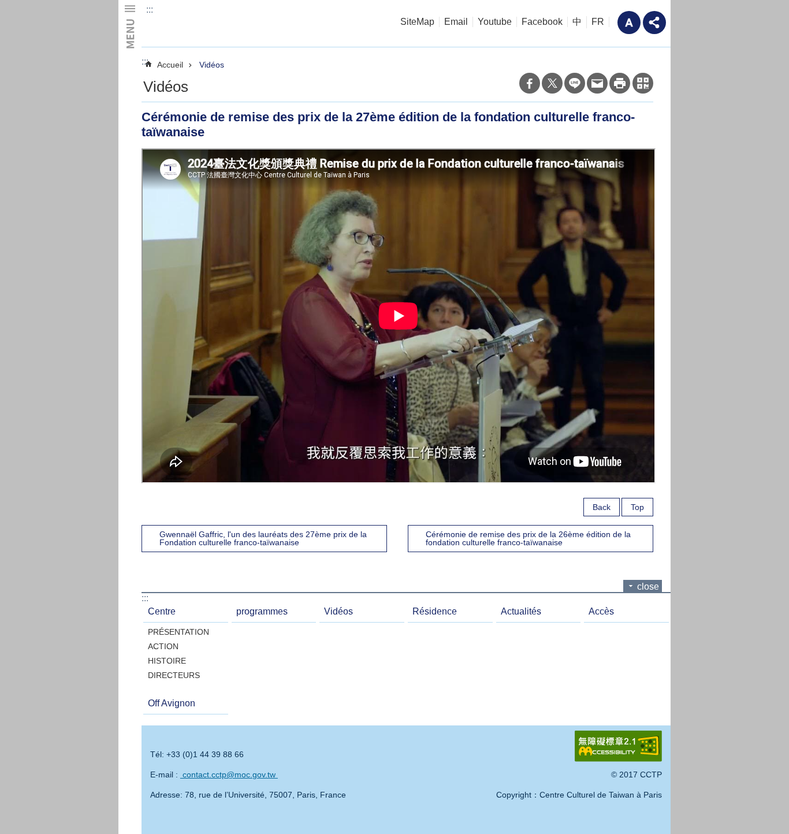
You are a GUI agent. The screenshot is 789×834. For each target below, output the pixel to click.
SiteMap (417, 22)
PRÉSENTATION (178, 631)
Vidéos (211, 64)
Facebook (542, 22)
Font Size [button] (629, 22)
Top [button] (637, 507)
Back (602, 507)
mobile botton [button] (130, 26)
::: (149, 9)
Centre (162, 611)
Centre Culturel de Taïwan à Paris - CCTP (224, 23)
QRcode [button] (642, 83)
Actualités (521, 611)
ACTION (163, 646)
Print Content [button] (619, 83)
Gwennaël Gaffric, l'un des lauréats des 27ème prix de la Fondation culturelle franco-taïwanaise (263, 538)
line (574, 83)
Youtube (495, 22)
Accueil (170, 64)
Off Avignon (171, 703)
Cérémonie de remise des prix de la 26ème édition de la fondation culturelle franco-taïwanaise (528, 538)
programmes (262, 611)
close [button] (648, 586)
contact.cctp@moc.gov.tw (229, 774)
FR (597, 22)
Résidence (434, 611)
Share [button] (654, 22)
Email (456, 22)
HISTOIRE (167, 660)
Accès (601, 611)
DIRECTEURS (174, 675)
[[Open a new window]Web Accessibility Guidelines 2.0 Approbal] (618, 746)
